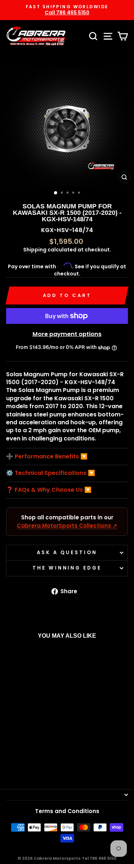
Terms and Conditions (67, 811)
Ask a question (67, 552)
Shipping (34, 249)
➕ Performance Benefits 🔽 (47, 457)
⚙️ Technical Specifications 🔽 (50, 473)
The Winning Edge (67, 568)
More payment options (67, 334)
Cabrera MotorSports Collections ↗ (67, 525)
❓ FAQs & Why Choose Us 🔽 (48, 490)
